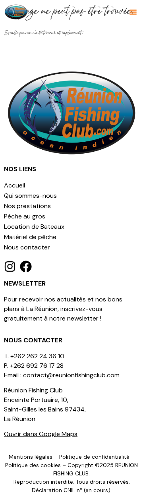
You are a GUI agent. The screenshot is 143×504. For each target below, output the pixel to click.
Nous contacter (27, 247)
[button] (133, 12)
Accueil (14, 185)
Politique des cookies (33, 465)
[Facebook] (26, 266)
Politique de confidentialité (94, 456)
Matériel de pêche (30, 237)
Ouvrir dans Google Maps (40, 434)
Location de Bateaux (34, 226)
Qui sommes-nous (30, 195)
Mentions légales (30, 456)
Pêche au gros (24, 216)
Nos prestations (27, 206)
